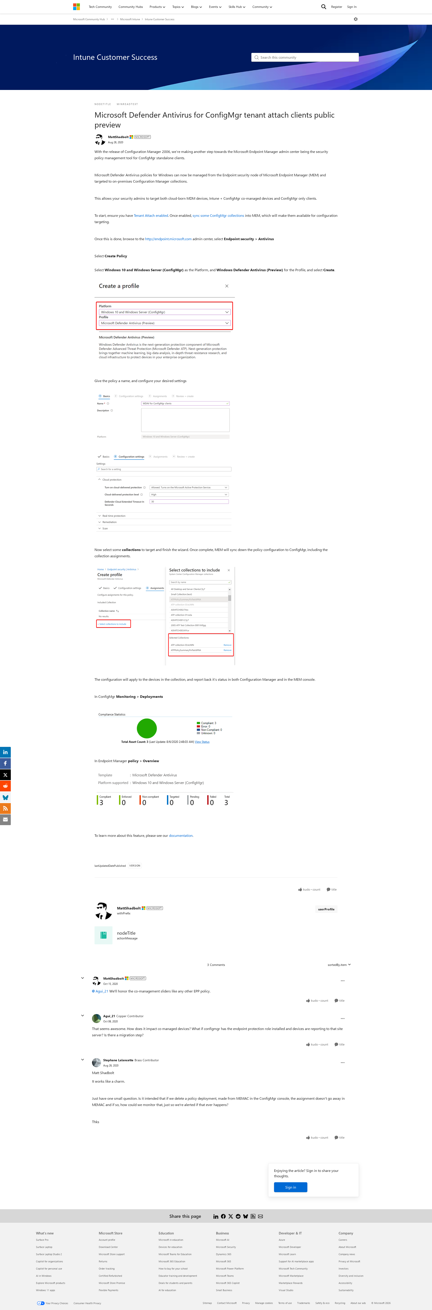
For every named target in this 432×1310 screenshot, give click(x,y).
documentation (181, 835)
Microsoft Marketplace (291, 1275)
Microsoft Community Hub (89, 19)
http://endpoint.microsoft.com (168, 238)
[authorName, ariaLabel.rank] (100, 139)
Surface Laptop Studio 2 (49, 1254)
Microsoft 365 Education (172, 1261)
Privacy (246, 1303)
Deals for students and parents (175, 1283)
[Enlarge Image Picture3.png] (164, 418)
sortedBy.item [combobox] (337, 965)
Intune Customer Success (159, 19)
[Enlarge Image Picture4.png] (164, 494)
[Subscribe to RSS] (253, 1216)
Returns (103, 1261)
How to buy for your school (173, 1268)
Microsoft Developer (290, 1247)
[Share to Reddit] (238, 1216)
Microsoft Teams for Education (175, 1254)
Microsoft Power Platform (230, 1268)
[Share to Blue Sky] (245, 1216)
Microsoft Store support (112, 1254)
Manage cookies (264, 1303)
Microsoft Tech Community (293, 1268)
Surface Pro (42, 1239)
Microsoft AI (222, 1239)
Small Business (224, 1290)
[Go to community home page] (76, 6)
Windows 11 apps (45, 1290)
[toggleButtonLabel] (356, 19)
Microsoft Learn (287, 1254)
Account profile (107, 1239)
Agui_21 (102, 991)
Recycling (340, 1303)
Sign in (290, 1187)
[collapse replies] (82, 978)
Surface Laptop (44, 1247)
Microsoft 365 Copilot (228, 1283)
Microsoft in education (171, 1239)
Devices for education (170, 1247)
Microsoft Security (226, 1247)
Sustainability (346, 1290)
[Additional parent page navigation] (112, 19)
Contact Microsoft (227, 1303)
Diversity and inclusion (351, 1275)
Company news (347, 1254)
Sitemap (207, 1303)
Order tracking (107, 1268)
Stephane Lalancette (118, 1060)
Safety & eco (322, 1303)
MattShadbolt (118, 137)
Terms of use (285, 1303)
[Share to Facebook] (223, 1216)
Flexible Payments (108, 1290)
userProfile (326, 909)
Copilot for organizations (49, 1261)
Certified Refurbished (110, 1275)
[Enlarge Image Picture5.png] (164, 616)
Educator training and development (178, 1275)
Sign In (352, 6)
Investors (344, 1268)
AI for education (167, 1290)
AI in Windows (44, 1275)
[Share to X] (230, 1216)
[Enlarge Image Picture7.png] (164, 794)
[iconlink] (103, 935)
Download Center (108, 1247)
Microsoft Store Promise (112, 1283)
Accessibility (345, 1283)
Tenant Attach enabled (151, 215)
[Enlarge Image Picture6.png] (164, 728)
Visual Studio (286, 1290)
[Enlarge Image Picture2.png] (164, 324)
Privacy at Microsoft (349, 1261)
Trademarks (303, 1303)
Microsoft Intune (130, 19)
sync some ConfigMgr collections (218, 215)
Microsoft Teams (225, 1275)
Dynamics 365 (223, 1254)
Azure (282, 1239)
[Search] (323, 6)
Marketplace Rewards (291, 1283)
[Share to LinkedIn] (216, 1216)
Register (336, 6)
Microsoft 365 (223, 1261)
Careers (343, 1239)
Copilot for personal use (49, 1268)
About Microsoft (347, 1247)
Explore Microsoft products (50, 1283)
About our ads (358, 1303)
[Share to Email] (260, 1216)
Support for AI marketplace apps (296, 1261)
